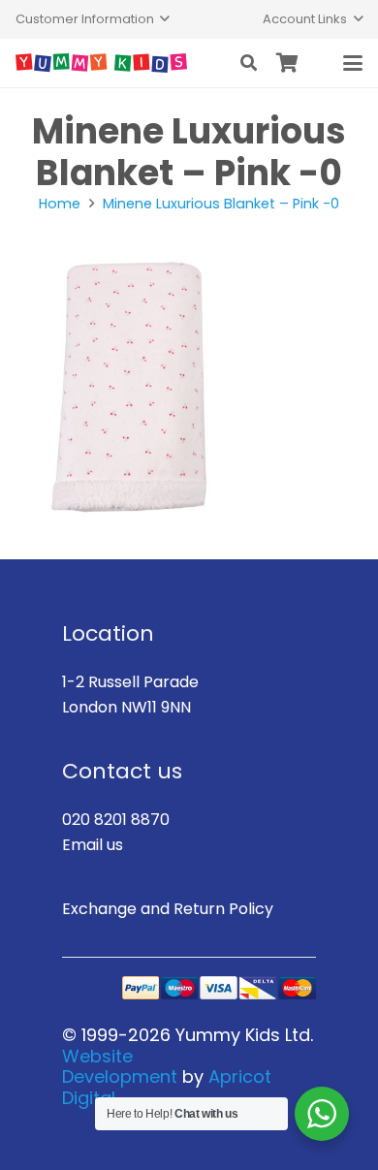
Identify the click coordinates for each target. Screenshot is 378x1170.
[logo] (101, 63)
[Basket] (288, 63)
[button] (92, 19)
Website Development (119, 1067)
